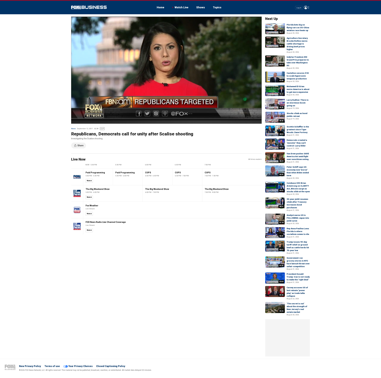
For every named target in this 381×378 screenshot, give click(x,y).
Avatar (305, 7)
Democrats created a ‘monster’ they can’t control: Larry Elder (297, 143)
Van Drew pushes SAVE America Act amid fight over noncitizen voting (298, 156)
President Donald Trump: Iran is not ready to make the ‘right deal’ (298, 277)
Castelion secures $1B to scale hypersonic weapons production (298, 76)
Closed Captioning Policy (110, 366)
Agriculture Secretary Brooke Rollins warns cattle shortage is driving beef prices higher (297, 44)
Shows (200, 7)
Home (160, 7)
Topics (217, 7)
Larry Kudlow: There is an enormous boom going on (298, 103)
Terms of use (52, 366)
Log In (298, 8)
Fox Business (89, 7)
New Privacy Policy (30, 366)
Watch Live (181, 7)
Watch (89, 181)
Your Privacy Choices (80, 366)
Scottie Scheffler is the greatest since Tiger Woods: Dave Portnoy (298, 129)
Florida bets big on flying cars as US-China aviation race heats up (298, 28)
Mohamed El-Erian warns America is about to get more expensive (298, 89)
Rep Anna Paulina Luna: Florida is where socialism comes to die (298, 231)
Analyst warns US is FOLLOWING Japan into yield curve (298, 218)
